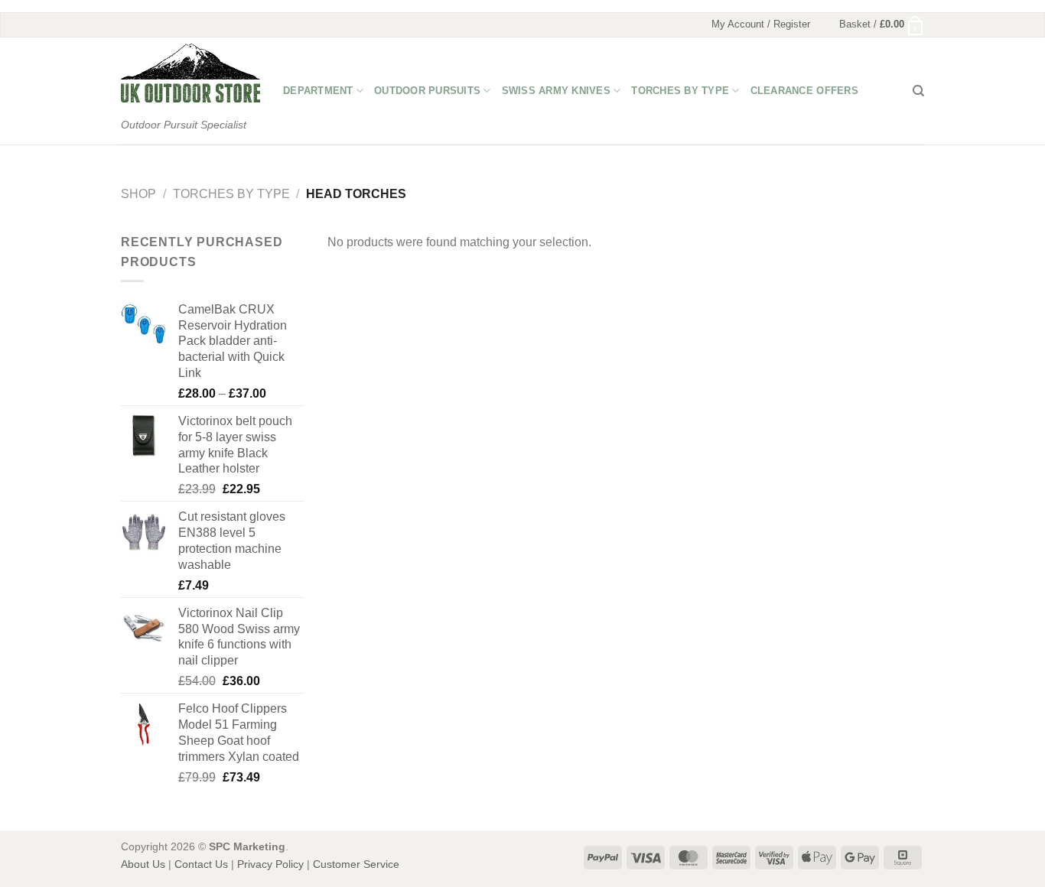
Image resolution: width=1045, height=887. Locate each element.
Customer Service (356, 864)
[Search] (918, 91)
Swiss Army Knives (556, 90)
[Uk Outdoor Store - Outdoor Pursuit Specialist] (190, 73)
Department (318, 90)
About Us (143, 864)
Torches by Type (680, 90)
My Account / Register (760, 24)
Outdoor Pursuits (427, 90)
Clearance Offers (804, 90)
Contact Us (201, 864)
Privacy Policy (270, 864)
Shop (138, 193)
